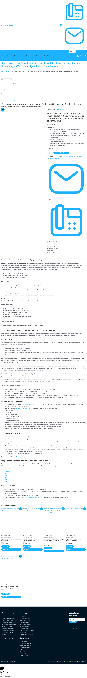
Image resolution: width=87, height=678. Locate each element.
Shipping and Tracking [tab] (35, 260)
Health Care (39, 55)
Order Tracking (24, 655)
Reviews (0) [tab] (12, 260)
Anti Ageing (23, 632)
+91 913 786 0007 (73, 24)
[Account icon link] (78, 56)
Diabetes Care (24, 628)
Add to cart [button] (5, 546)
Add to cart (61, 152)
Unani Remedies (24, 622)
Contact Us (23, 653)
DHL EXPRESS (8, 471)
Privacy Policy (23, 641)
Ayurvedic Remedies (6, 55)
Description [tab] (4, 260)
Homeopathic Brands (19, 55)
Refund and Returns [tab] (22, 260)
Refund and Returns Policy (27, 643)
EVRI (6, 482)
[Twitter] (12, 638)
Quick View (5, 549)
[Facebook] (2, 638)
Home (3, 71)
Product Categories (25, 618)
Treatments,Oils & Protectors (27, 630)
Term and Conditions (25, 647)
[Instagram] (9, 638)
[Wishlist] (72, 59)
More (55, 55)
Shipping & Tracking (25, 645)
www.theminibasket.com (28, 404)
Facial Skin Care (48, 55)
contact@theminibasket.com (77, 48)
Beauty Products (30, 55)
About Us (22, 651)
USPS (6, 473)
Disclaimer (23, 649)
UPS (6, 475)
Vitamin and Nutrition (25, 624)
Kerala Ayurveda (14, 100)
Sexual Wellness (24, 626)
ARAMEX (7, 479)
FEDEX (6, 477)
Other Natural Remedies (26, 634)
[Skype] (6, 638)
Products (8, 71)
